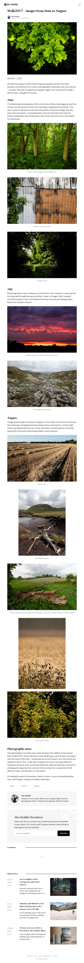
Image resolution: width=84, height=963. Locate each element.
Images (12, 786)
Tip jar (40, 956)
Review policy (47, 956)
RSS (35, 956)
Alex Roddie (15, 16)
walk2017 (37, 786)
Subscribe (63, 833)
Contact (55, 956)
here (51, 756)
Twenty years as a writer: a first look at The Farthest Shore (33, 929)
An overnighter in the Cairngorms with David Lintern (29, 882)
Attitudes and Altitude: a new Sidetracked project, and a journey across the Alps (32, 906)
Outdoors (24, 786)
